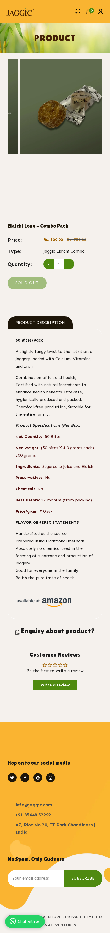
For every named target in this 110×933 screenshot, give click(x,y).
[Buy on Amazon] (44, 602)
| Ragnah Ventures (55, 925)
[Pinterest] (37, 777)
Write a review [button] (55, 685)
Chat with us (29, 921)
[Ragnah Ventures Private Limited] (20, 11)
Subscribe (83, 878)
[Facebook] (24, 777)
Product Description (40, 322)
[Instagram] (50, 777)
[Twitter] (12, 777)
